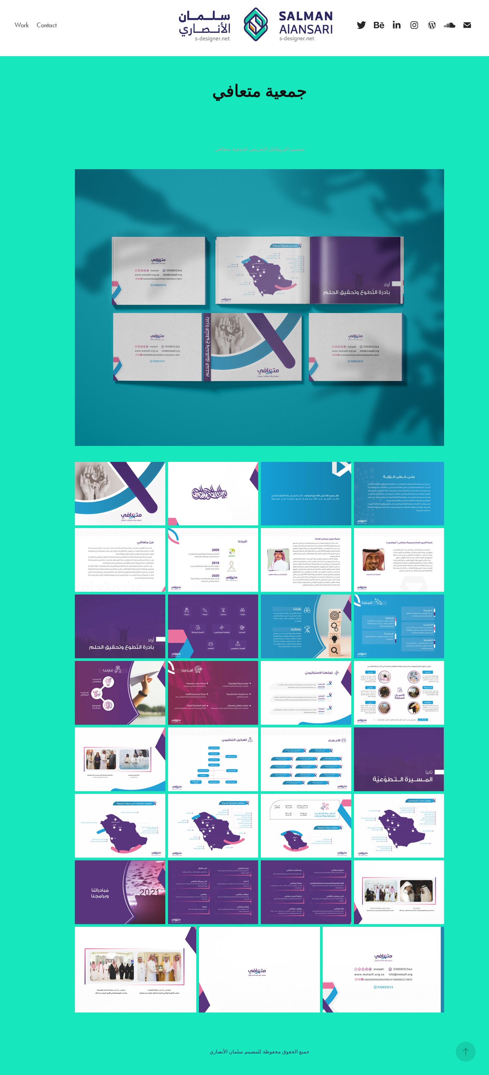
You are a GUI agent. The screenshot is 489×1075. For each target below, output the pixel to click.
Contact (47, 25)
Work (22, 25)
